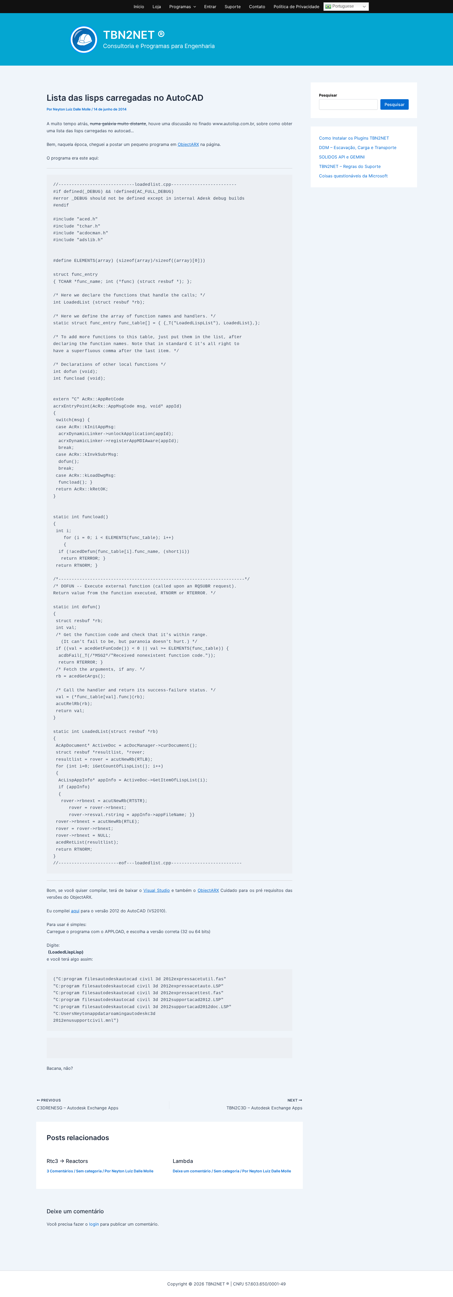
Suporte (233, 6)
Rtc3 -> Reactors (67, 1161)
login (94, 1224)
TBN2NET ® (134, 34)
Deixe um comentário (192, 1171)
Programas (180, 6)
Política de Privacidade (296, 6)
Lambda (183, 1161)
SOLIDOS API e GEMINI (342, 157)
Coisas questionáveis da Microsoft (353, 175)
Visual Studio (156, 890)
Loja (157, 6)
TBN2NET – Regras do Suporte (350, 166)
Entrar (210, 6)
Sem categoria (89, 1171)
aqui (75, 910)
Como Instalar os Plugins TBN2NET (354, 138)
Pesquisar (328, 95)
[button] (193, 6)
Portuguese (342, 6)
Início (139, 6)
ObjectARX (188, 144)
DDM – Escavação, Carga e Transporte (357, 147)
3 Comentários (60, 1171)
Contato (257, 6)
